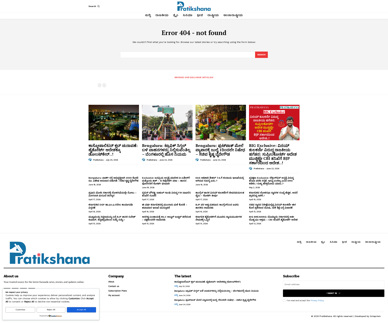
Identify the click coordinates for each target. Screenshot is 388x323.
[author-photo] (90, 159)
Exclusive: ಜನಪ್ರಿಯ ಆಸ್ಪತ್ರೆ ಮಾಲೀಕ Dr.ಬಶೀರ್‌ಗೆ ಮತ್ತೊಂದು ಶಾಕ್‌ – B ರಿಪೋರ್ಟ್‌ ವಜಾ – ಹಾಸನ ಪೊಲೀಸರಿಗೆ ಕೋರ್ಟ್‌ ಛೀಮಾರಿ (166, 180)
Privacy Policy (317, 300)
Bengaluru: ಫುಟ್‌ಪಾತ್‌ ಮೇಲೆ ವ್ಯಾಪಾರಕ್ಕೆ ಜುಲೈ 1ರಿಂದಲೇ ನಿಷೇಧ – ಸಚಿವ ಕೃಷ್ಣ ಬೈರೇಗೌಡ (220, 150)
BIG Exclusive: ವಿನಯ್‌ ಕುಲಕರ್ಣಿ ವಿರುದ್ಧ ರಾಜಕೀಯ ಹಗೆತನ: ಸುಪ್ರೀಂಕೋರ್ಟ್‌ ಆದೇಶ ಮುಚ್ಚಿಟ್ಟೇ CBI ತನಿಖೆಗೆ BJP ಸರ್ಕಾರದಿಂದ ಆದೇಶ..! (273, 154)
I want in (332, 293)
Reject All (51, 310)
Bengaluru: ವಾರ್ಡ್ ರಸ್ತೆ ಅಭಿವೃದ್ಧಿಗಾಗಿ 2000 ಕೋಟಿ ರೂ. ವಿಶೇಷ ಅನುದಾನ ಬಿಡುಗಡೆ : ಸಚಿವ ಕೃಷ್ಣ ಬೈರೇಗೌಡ (113, 179)
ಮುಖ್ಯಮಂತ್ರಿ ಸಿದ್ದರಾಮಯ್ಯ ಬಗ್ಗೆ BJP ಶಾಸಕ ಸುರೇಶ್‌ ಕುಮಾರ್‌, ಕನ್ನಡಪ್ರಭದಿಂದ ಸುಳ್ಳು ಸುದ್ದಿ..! (112, 218)
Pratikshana (98, 160)
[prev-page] (99, 85)
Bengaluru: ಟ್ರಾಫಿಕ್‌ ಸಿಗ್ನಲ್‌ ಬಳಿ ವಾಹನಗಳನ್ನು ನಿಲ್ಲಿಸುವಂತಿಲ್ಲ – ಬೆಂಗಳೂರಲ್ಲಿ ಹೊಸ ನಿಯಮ (166, 150)
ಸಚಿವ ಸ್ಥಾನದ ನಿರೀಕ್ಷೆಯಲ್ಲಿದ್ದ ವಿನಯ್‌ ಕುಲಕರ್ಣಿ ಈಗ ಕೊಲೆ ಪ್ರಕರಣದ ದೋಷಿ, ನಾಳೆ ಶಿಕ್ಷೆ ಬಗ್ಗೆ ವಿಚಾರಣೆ (272, 206)
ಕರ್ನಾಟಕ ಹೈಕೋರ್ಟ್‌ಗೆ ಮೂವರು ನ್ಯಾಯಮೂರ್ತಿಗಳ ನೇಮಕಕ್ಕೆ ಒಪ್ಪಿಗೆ (219, 218)
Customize (20, 310)
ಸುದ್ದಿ (176, 286)
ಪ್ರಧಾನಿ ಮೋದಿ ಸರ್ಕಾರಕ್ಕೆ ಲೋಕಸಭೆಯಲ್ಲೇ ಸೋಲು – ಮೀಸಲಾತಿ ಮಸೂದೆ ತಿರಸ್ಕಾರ (113, 194)
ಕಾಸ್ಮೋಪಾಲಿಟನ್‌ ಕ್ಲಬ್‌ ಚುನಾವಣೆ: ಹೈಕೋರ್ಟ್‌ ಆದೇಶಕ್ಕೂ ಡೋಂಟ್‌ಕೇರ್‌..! (113, 150)
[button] (95, 6)
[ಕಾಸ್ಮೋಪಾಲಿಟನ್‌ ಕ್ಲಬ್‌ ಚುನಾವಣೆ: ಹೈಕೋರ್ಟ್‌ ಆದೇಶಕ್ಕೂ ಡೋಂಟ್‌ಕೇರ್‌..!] (114, 122)
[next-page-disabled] (104, 85)
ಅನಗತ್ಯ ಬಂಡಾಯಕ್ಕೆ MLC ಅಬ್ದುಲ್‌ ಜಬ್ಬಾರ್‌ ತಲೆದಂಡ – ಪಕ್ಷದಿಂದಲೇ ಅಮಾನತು (166, 218)
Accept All (81, 310)
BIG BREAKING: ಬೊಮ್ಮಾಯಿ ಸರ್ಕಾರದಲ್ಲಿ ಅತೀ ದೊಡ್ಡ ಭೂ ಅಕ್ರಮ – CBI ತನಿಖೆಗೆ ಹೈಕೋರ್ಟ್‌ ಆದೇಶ (273, 218)
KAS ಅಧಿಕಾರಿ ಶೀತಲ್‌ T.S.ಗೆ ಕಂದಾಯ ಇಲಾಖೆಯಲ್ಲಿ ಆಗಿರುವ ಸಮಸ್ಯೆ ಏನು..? (220, 179)
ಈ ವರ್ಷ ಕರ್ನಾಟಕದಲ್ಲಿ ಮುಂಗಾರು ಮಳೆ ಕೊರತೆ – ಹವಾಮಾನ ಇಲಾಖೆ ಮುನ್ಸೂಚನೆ (164, 206)
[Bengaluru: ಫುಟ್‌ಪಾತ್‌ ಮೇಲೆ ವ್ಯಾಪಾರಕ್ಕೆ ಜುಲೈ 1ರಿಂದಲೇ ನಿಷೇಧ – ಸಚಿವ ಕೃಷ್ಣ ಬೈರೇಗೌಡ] (221, 122)
